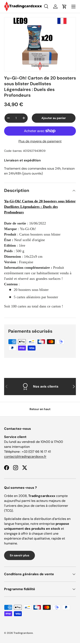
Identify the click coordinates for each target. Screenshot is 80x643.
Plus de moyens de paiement (40, 141)
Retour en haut (40, 409)
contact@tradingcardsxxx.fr (25, 456)
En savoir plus (19, 555)
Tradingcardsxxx (23, 633)
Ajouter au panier (53, 118)
